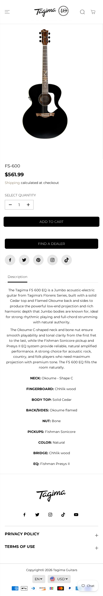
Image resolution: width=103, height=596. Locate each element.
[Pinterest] (38, 260)
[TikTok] (66, 260)
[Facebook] (10, 260)
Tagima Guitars (65, 570)
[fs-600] (45, 84)
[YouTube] (76, 514)
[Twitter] (24, 260)
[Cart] (93, 12)
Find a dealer (51, 244)
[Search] (82, 12)
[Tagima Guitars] (51, 12)
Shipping (12, 183)
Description (17, 277)
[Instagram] (52, 260)
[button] (8, 12)
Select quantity (20, 195)
